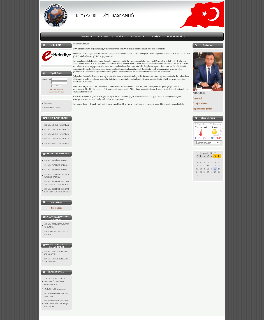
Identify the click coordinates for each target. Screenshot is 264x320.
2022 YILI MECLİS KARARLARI (56, 125)
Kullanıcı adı (46, 79)
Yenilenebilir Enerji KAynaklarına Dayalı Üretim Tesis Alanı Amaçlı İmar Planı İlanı (56, 303)
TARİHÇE (120, 36)
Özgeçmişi (197, 98)
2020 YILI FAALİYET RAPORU (56, 160)
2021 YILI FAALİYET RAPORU (56, 165)
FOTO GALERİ (138, 36)
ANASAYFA (86, 36)
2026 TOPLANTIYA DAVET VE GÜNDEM (56, 232)
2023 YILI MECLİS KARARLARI (56, 130)
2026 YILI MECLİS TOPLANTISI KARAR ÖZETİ (56, 260)
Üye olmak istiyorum (56, 92)
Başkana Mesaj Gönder (52, 108)
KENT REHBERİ (174, 36)
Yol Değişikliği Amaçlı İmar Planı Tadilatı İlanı (56, 294)
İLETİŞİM (156, 36)
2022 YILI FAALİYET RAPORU (56, 170)
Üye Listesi (48, 103)
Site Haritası (56, 208)
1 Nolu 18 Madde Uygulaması (55, 289)
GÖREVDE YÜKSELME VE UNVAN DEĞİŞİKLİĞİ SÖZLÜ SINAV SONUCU (55, 281)
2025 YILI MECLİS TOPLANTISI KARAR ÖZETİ (56, 252)
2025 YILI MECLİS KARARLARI (56, 139)
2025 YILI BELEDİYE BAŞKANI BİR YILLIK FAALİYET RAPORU (57, 190)
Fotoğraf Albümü (200, 103)
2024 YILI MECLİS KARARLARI (56, 134)
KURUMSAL (104, 36)
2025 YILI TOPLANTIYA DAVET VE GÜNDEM (56, 225)
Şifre (49, 82)
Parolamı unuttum (56, 89)
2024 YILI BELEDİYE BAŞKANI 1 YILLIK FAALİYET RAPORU (56, 183)
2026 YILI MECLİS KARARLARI (56, 143)
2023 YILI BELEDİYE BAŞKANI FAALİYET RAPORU (56, 175)
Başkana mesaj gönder (202, 109)
